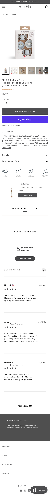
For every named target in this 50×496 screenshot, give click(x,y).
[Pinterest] (25, 490)
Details (5, 155)
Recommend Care (10, 161)
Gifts (14, 14)
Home (5, 14)
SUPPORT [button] (6, 455)
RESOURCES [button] (7, 464)
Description (7, 132)
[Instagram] (29, 490)
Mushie (23, 486)
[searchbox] (22, 270)
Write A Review (25, 259)
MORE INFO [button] (6, 446)
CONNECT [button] (6, 473)
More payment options (11, 126)
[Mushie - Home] (25, 6)
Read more (6, 148)
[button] (5, 71)
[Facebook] (21, 490)
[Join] (41, 432)
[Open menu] (5, 7)
